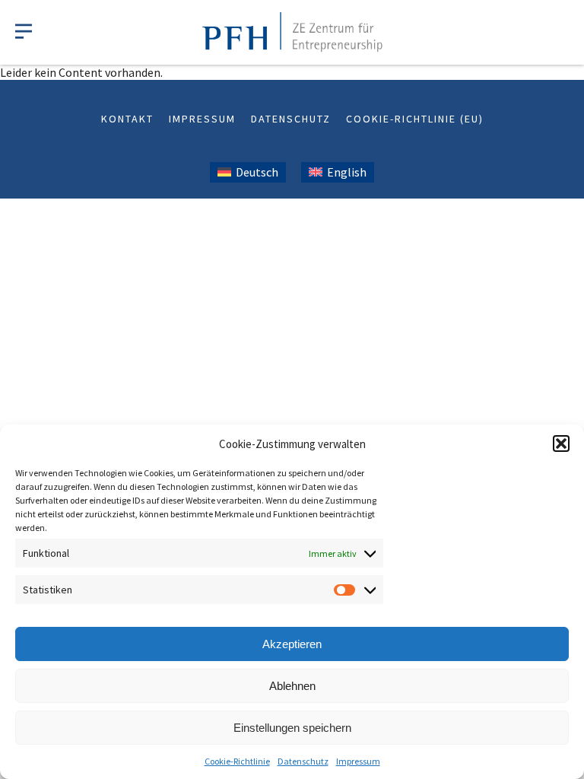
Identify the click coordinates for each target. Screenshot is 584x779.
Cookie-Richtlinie (237, 761)
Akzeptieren (292, 644)
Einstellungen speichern (292, 727)
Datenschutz (303, 761)
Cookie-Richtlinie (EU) (415, 119)
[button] (561, 443)
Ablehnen (292, 685)
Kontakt (127, 119)
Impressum (358, 761)
